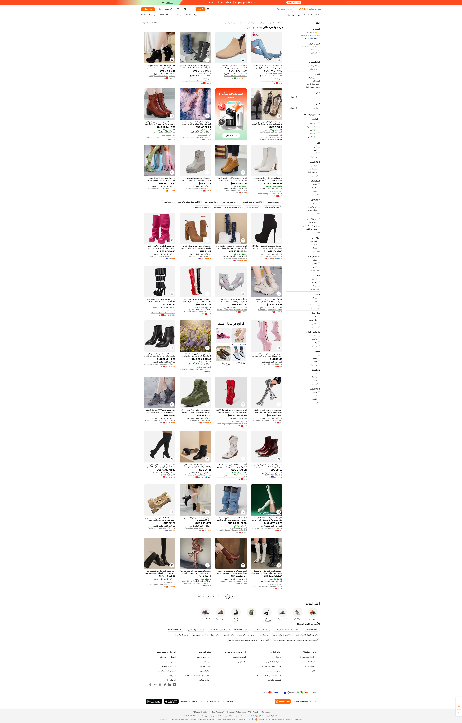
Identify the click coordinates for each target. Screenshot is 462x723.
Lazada (231, 712)
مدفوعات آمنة (276, 657)
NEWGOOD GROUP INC (273, 475)
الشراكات (172, 675)
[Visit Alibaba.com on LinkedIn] (169, 684)
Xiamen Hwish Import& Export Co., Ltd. (161, 188)
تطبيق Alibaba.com (188, 701)
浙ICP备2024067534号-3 (292, 719)
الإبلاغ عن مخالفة (205, 680)
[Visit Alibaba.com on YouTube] (155, 684)
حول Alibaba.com (309, 652)
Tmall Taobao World (219, 712)
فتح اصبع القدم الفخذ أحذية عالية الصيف (286, 630)
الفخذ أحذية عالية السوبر (260, 630)
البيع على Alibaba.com (168, 657)
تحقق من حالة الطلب (168, 666)
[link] (459, 700)
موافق (291, 97)
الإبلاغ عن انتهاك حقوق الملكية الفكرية (198, 675)
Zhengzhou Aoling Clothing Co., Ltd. (162, 76)
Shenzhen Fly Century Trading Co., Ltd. (196, 137)
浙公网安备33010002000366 (270, 719)
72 (199, 597)
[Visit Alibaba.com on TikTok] (150, 684)
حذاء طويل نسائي (198, 635)
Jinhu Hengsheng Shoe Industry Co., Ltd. (231, 424)
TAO (249, 712)
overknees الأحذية (310, 630)
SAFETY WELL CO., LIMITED (200, 420)
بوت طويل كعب (181, 635)
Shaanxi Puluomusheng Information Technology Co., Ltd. (231, 477)
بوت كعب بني (228, 635)
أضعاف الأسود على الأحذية (271, 207)
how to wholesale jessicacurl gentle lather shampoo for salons (295, 640)
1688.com (206, 712)
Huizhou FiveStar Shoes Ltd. (271, 364)
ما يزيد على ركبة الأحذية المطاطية (306, 635)
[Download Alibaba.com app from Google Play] (154, 701)
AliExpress (197, 712)
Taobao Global (241, 712)
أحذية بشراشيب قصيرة (194, 630)
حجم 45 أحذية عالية (201, 207)
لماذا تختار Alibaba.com (308, 657)
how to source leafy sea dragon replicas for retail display (247, 640)
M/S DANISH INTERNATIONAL (235, 76)
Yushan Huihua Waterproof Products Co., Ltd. (231, 310)
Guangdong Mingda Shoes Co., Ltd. (198, 475)
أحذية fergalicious (240, 630)
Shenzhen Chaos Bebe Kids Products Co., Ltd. (195, 369)
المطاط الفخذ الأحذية (174, 630)
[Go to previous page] (232, 596)
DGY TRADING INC (168, 475)
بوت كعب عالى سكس (245, 635)
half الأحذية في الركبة (229, 202)
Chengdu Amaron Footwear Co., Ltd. (197, 312)
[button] (207, 9)
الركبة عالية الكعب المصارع (251, 202)
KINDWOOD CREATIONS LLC (200, 256)
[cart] (177, 9)
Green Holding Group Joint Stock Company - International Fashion (159, 364)
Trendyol (256, 712)
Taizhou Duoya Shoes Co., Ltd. (271, 137)
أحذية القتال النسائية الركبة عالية (188, 202)
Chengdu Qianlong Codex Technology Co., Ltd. (266, 528)
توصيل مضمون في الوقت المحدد (270, 666)
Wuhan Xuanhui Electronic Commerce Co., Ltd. (159, 137)
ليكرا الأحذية (262, 635)
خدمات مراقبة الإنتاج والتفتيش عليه (269, 675)
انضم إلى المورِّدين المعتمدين (166, 671)
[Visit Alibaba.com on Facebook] (174, 684)
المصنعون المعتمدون (239, 657)
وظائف (313, 671)
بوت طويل (214, 635)
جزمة (242, 23)
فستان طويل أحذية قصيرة (281, 635)
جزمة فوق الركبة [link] (230, 23)
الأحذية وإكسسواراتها (267, 23)
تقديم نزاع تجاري (205, 666)
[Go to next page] (194, 596)
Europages (266, 712)
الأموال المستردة (205, 671)
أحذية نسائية (251, 23)
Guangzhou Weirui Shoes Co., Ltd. (198, 188)
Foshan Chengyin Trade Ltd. (271, 81)
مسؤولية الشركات (310, 666)
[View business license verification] (253, 719)
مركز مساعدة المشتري (203, 657)
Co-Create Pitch (310, 662)
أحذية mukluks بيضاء (273, 202)
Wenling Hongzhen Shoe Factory (270, 310)
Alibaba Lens (307, 701)
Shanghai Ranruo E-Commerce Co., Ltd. (196, 81)
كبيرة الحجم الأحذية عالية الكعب (218, 630)
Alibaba (280, 23)
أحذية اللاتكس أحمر (251, 207)
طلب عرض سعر (240, 662)
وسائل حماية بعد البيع (274, 671)
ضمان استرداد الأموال (273, 662)
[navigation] (303, 310)
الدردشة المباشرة (205, 662)
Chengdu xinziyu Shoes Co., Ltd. (270, 256)
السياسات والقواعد (274, 680)
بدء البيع (173, 662)
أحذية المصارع (167, 202)
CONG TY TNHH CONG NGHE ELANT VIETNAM (266, 420)
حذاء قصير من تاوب (210, 202)
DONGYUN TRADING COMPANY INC (161, 256)
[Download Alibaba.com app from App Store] (171, 701)
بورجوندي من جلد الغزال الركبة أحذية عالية (226, 207)
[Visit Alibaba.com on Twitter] (164, 684)
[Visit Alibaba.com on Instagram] (160, 684)
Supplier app (228, 701)
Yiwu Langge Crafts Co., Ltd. (236, 190)
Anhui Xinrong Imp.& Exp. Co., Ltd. (269, 194)
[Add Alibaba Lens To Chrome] (283, 701)
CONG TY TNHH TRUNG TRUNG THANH (232, 258)
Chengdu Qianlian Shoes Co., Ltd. (163, 313)
